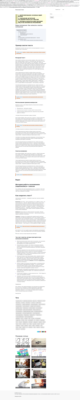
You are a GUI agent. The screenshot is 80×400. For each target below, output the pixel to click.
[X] (42, 331)
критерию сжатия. (19, 307)
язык (29, 318)
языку (20, 323)
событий (24, 327)
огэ (34, 320)
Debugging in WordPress (28, 1)
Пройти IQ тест (58, 9)
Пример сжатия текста (22, 31)
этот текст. (23, 302)
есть (27, 323)
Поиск (51, 13)
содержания (18, 320)
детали (39, 323)
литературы (42, 320)
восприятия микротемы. (38, 311)
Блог (63, 9)
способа (22, 320)
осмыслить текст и (19, 300)
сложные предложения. (20, 316)
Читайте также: (30, 53)
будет (20, 327)
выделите (26, 325)
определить (18, 325)
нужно (17, 323)
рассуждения (30, 320)
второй (22, 325)
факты (31, 323)
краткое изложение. (34, 304)
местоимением (37, 318)
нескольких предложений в (27, 313)
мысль (22, 318)
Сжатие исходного (32, 307)
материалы (30, 327)
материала (37, 325)
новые (35, 327)
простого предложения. (29, 316)
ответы (30, 325)
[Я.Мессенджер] (37, 331)
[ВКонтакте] (39, 331)
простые (42, 323)
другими (38, 327)
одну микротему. (19, 313)
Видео (19, 36)
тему (41, 325)
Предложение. (26, 314)
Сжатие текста (25, 307)
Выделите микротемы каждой (28, 311)
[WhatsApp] (44, 331)
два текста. (35, 300)
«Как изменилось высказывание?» (38, 230)
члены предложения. (36, 313)
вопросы (37, 320)
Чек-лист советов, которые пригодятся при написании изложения (31, 40)
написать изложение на (26, 304)
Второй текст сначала (41, 300)
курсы (17, 327)
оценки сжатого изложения (27, 309)
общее (33, 325)
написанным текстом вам (27, 300)
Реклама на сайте (18, 396)
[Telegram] (41, 331)
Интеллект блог (19, 9)
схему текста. (38, 302)
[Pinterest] (45, 331)
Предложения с (32, 314)
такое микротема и (19, 311)
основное (25, 318)
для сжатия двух (39, 307)
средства (42, 327)
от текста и (33, 302)
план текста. (28, 302)
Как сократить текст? (22, 39)
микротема (18, 318)
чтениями (24, 323)
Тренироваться (18, 284)
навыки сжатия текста (36, 309)
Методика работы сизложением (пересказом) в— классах (29, 37)
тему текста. (18, 302)
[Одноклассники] (40, 331)
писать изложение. (42, 304)
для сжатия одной (19, 309)
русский (33, 318)
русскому (34, 323)
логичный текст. (18, 304)
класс (26, 320)
